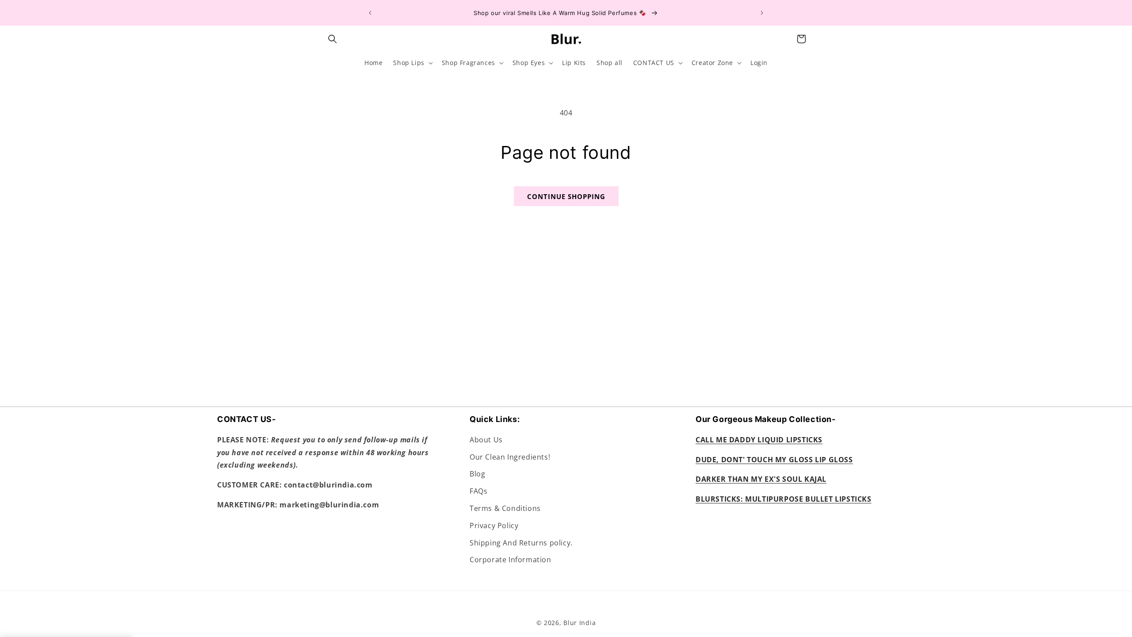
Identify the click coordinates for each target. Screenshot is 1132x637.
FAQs (478, 491)
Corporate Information (510, 559)
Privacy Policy (494, 525)
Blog (477, 474)
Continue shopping (566, 196)
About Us (486, 440)
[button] (332, 39)
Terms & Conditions (505, 508)
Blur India (579, 622)
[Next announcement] (762, 12)
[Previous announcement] (370, 12)
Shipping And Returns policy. (521, 543)
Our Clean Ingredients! (510, 457)
